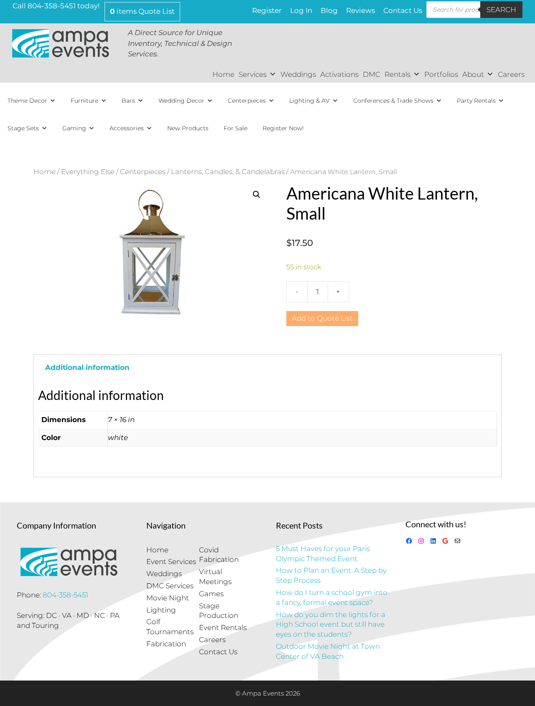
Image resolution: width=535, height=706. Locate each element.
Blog (329, 10)
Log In (301, 10)
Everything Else (88, 171)
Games (211, 594)
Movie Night (167, 598)
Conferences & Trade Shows (393, 100)
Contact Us (402, 10)
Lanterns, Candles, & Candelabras (228, 171)
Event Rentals (223, 627)
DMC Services (170, 586)
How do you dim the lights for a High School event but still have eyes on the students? (330, 624)
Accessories (127, 128)
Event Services (171, 561)
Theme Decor (27, 100)
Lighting (161, 610)
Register (267, 10)
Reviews (360, 10)
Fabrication (166, 644)
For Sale (235, 128)
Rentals (397, 74)
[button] (256, 194)
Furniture (84, 100)
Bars (128, 100)
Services (253, 74)
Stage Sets (23, 128)
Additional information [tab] (87, 367)
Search (501, 9)
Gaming (74, 128)
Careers (511, 74)
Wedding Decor (181, 100)
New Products (188, 128)
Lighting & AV (309, 100)
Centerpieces (247, 100)
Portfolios (441, 74)
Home (223, 74)
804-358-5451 (65, 595)
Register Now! (283, 128)
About (473, 74)
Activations (339, 74)
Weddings (298, 74)
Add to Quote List (322, 318)
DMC (371, 74)
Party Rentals (476, 100)
